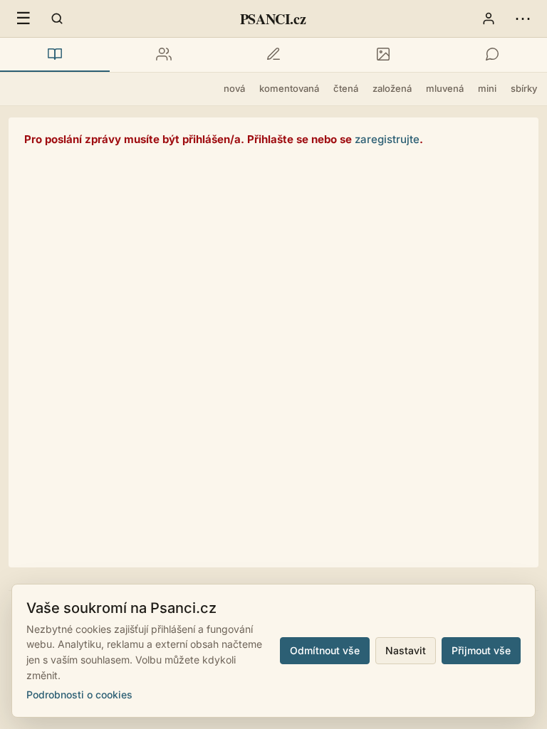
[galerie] (383, 55)
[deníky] (273, 55)
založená (392, 88)
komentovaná (289, 88)
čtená (345, 88)
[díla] (55, 55)
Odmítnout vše (325, 650)
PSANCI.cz (273, 19)
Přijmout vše (481, 650)
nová (234, 88)
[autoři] (164, 55)
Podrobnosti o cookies (79, 694)
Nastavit (405, 650)
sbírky (524, 88)
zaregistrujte (387, 139)
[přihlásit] (488, 18)
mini (487, 88)
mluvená (445, 88)
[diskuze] (492, 55)
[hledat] (57, 18)
